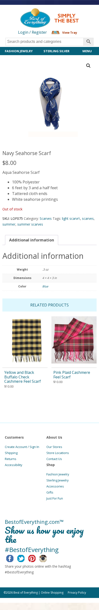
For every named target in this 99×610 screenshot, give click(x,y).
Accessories (55, 486)
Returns (10, 459)
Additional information (31, 240)
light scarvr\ (71, 218)
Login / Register (32, 32)
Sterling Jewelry (57, 480)
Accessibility (13, 465)
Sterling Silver (56, 51)
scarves (88, 218)
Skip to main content (18, 12)
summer (8, 224)
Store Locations (57, 453)
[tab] (31, 240)
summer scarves (30, 224)
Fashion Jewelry (19, 51)
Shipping (11, 453)
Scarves (46, 218)
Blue (45, 286)
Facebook (13, 557)
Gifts (49, 492)
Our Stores (54, 447)
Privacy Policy (77, 593)
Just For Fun (54, 498)
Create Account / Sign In (22, 447)
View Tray (69, 33)
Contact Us (54, 459)
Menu (87, 51)
